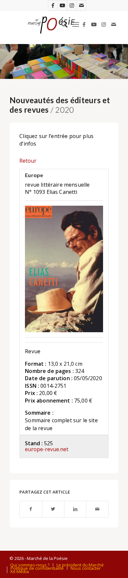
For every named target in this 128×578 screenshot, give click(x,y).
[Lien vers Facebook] (52, 5)
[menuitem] (61, 24)
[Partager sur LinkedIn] (75, 509)
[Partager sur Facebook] (31, 509)
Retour (27, 160)
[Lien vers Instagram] (71, 5)
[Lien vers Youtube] (62, 5)
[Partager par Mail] (97, 509)
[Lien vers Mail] (81, 5)
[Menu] (75, 24)
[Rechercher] (61, 24)
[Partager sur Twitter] (53, 509)
